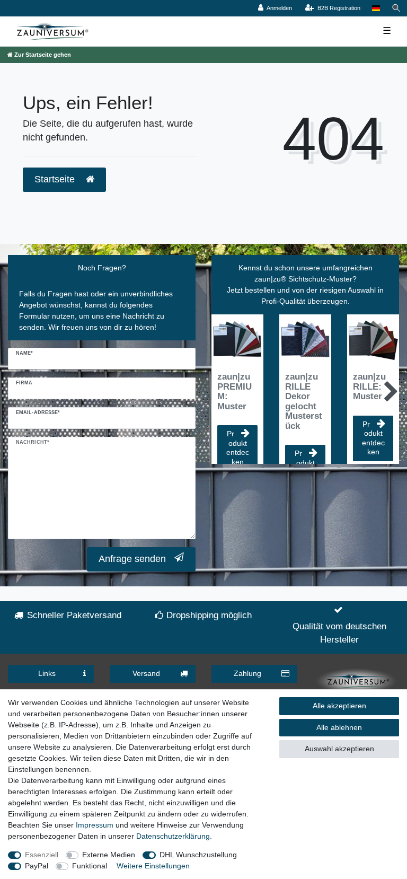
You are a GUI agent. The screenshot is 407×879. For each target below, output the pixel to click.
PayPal (36, 866)
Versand (146, 673)
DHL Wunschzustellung (198, 854)
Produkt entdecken (237, 447)
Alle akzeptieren (339, 705)
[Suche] (396, 8)
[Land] (376, 8)
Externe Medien (108, 854)
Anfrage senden (132, 558)
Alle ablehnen (339, 727)
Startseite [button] (55, 179)
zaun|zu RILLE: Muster (369, 386)
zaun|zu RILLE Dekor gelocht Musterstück (303, 401)
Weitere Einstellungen (153, 866)
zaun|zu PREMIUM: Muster (234, 391)
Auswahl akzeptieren (339, 748)
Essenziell (41, 854)
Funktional (89, 866)
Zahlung (247, 673)
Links (47, 673)
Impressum (94, 825)
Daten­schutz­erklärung (173, 836)
